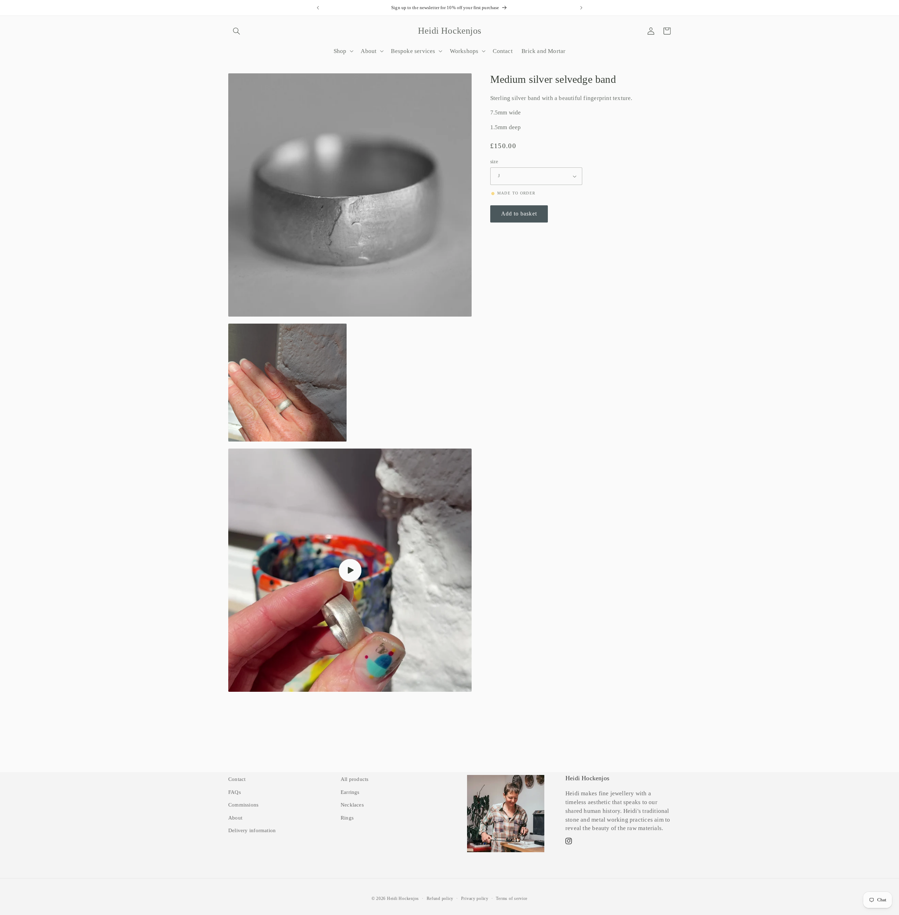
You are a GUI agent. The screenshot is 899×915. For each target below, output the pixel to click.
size (494, 161)
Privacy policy (474, 898)
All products (355, 779)
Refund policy (440, 898)
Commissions (243, 805)
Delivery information (252, 830)
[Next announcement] (581, 7)
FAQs (234, 792)
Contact (236, 779)
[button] (236, 31)
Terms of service (511, 898)
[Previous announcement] (318, 7)
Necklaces (352, 805)
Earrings (350, 792)
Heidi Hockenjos (403, 898)
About (235, 818)
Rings (347, 818)
